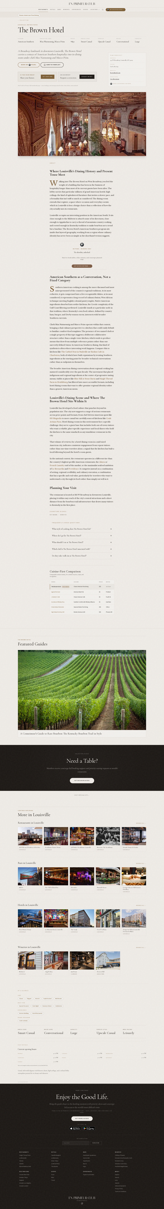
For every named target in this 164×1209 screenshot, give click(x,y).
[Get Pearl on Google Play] (89, 1128)
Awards (117, 1183)
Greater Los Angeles (25, 1183)
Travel (53, 1180)
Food (52, 1175)
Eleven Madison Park (25, 1166)
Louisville (22, 25)
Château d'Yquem (120, 1155)
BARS (59, 9)
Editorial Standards (120, 1186)
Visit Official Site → (82, 795)
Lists (116, 1180)
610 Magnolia (56, 418)
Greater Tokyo (23, 1177)
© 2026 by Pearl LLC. (82, 1200)
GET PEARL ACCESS (82, 1118)
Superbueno (86, 1161)
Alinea (102, 462)
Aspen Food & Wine (88, 1175)
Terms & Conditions (120, 1191)
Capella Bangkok (56, 1155)
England (21, 1180)
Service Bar (86, 1158)
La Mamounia (54, 1158)
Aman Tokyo (54, 1161)
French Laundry (57, 465)
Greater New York (24, 1175)
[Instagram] (82, 1203)
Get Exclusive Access (82, 780)
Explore (117, 1175)
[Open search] (102, 9)
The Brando (54, 1166)
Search (117, 1177)
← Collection (23, 20)
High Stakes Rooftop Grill (57, 612)
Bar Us (85, 1164)
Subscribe (95, 1143)
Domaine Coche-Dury (121, 1164)
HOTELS (52, 9)
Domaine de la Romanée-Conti (123, 1158)
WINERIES (66, 9)
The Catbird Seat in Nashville (74, 352)
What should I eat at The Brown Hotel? (67, 542)
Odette (21, 1164)
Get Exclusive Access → (117, 9)
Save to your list (53, 65)
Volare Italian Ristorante (57, 607)
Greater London (23, 1186)
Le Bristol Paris (55, 1164)
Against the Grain (55, 592)
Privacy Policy (119, 1189)
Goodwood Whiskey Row (57, 602)
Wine (52, 1177)
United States (32, 25)
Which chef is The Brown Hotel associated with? (71, 549)
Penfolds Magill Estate (121, 1166)
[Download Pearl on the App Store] (75, 1128)
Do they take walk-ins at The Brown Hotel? (69, 556)
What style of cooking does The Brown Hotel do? (71, 529)
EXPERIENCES (76, 9)
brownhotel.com (115, 73)
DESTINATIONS (24, 1171)
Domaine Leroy (119, 1161)
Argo (84, 1166)
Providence (73, 469)
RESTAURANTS (43, 9)
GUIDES (85, 9)
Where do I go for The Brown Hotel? (66, 535)
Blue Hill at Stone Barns (85, 379)
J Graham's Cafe (55, 597)
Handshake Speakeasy (89, 1155)
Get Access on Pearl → (82, 266)
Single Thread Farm (24, 1155)
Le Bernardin (58, 469)
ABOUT (117, 1171)
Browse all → (141, 823)
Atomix (21, 1161)
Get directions (114, 79)
